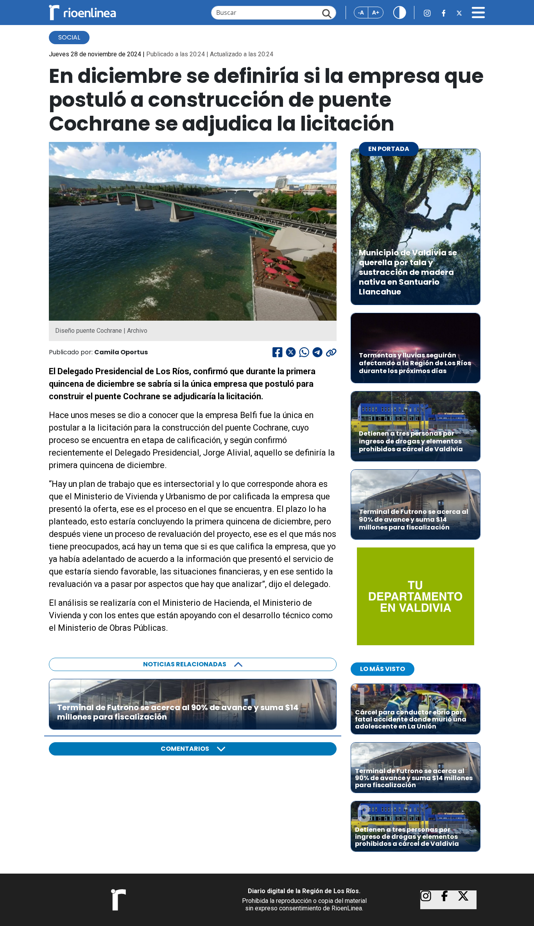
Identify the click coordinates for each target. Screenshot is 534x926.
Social (69, 37)
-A (361, 12)
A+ (375, 12)
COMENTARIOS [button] (185, 748)
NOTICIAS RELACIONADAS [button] (184, 664)
